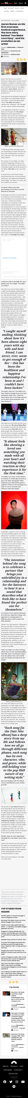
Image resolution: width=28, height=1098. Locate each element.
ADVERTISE (13, 1074)
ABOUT (5, 1066)
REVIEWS (6, 11)
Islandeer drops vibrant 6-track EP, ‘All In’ (13, 939)
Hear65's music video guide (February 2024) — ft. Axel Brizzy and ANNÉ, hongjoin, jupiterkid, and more (14, 926)
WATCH (17, 8)
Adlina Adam (11, 47)
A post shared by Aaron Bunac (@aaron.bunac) (14, 276)
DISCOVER (11, 8)
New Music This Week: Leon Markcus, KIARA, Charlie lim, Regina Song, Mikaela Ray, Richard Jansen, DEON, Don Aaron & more (18, 1017)
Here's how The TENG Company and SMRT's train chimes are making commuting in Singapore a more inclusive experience (14, 966)
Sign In (15, 3)
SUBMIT (12, 11)
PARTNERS (8, 1070)
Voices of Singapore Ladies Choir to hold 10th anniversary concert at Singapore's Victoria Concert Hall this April (13, 958)
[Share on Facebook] (21, 59)
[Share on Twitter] (25, 59)
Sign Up (21, 3)
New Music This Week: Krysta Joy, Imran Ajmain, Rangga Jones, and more (13, 921)
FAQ (21, 1066)
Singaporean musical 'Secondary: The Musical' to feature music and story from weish (13, 952)
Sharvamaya (20, 1004)
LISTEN (22, 8)
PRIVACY (14, 1066)
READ (5, 8)
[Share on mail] (18, 59)
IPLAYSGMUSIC (20, 11)
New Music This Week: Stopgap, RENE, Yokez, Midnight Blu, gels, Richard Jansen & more (18, 1037)
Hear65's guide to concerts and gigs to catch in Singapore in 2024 (13, 916)
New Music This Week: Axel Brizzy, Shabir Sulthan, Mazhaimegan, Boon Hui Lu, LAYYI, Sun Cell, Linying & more (17, 996)
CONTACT (18, 1070)
